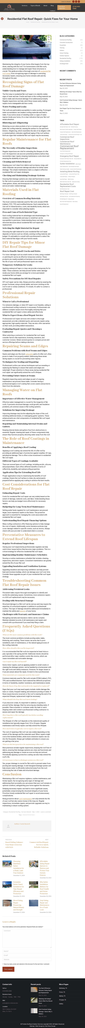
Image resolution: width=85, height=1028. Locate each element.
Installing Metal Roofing (69, 171)
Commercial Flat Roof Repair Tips (75, 134)
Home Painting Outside (64, 169)
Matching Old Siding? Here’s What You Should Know (71, 93)
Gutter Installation (67, 164)
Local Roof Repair (63, 179)
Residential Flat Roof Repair (28, 814)
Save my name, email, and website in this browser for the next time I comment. (26, 964)
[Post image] (7, 864)
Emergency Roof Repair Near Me (66, 158)
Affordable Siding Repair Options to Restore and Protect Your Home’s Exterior (44, 868)
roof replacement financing (74, 196)
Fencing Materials (77, 158)
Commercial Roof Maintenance (67, 143)
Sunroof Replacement (64, 204)
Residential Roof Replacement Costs (68, 185)
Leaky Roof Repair (63, 176)
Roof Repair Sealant (73, 193)
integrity (23, 611)
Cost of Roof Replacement (65, 151)
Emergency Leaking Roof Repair (66, 153)
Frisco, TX (62, 992)
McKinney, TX (63, 988)
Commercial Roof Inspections (67, 138)
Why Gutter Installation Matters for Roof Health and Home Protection (44, 888)
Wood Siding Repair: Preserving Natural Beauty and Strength (18, 905)
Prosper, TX (62, 1000)
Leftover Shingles (71, 176)
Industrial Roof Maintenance (75, 169)
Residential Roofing (8, 36)
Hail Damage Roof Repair (74, 166)
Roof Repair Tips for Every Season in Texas (70, 109)
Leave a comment (46, 812)
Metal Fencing (71, 179)
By (26, 812)
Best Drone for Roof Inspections (66, 129)
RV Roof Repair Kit (63, 199)
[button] (2, 19)
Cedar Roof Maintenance (76, 132)
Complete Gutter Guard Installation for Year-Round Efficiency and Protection (18, 888)
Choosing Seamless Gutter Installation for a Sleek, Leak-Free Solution (18, 867)
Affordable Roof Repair (69, 124)
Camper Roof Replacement (65, 132)
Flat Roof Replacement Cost (65, 161)
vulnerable (29, 354)
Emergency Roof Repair (69, 156)
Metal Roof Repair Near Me (65, 181)
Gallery (61, 1004)
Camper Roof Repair (77, 129)
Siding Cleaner (71, 199)
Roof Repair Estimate (64, 193)
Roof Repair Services (64, 196)
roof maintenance (25, 799)
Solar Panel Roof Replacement (66, 201)
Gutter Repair (78, 164)
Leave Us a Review (66, 1)
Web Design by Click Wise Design (45, 1026)
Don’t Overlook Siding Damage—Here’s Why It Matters (71, 101)
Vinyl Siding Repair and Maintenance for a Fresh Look (44, 905)
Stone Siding (75, 201)
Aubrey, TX (62, 996)
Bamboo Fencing (74, 126)
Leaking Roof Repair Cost (74, 174)
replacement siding (76, 181)
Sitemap (32, 1026)
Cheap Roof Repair (63, 134)
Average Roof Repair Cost (65, 126)
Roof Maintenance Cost (64, 188)
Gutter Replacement (64, 166)
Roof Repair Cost (67, 191)
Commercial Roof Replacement (69, 147)
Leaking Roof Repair (64, 174)
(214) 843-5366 (76, 8)
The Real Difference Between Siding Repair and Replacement (70, 84)
